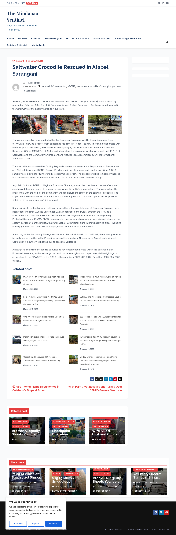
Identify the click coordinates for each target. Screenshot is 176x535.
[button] (167, 42)
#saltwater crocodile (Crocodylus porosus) (99, 86)
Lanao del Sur (71, 474)
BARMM (22, 38)
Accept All (54, 523)
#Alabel (46, 86)
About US (109, 529)
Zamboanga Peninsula (128, 38)
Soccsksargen (101, 38)
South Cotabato (21, 426)
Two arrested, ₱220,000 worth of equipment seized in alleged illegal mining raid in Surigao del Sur (100, 340)
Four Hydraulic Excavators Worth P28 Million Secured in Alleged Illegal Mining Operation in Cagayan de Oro (44, 300)
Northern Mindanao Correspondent (22, 489)
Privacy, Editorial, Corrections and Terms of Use (148, 529)
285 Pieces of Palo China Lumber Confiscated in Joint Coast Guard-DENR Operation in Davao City (100, 320)
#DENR (71, 86)
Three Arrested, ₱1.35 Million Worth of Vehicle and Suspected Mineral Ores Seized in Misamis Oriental (100, 280)
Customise (18, 523)
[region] (36, 513)
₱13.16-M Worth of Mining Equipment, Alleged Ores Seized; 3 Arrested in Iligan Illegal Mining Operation (44, 280)
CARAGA (36, 38)
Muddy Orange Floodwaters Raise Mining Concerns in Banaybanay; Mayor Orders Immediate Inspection (98, 360)
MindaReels (38, 45)
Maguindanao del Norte (105, 417)
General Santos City (63, 422)
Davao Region (53, 38)
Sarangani (18, 61)
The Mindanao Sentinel (22, 16)
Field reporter (33, 83)
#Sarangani (30, 90)
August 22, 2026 (23, 482)
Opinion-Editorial (17, 45)
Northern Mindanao (77, 38)
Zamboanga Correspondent (141, 489)
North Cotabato (101, 422)
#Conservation (58, 86)
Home (10, 38)
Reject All (36, 523)
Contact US (120, 529)
